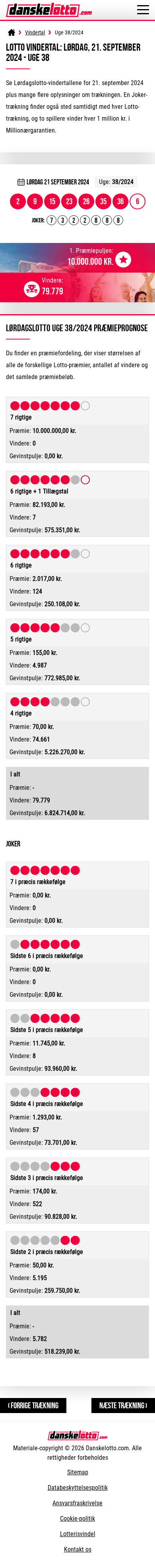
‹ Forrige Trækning (33, 1405)
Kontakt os (77, 1549)
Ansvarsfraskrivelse (77, 1503)
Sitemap (77, 1472)
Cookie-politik (77, 1518)
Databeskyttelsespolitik (78, 1487)
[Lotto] (11, 32)
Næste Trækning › (123, 1405)
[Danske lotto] (49, 6)
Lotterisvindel (77, 1534)
